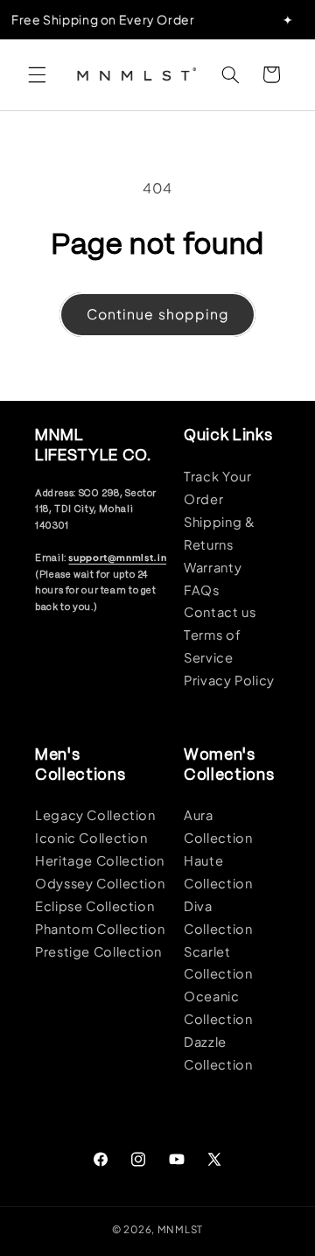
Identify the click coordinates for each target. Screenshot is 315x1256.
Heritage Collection (99, 860)
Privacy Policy (229, 680)
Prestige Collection (98, 951)
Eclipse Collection (94, 906)
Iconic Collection (91, 838)
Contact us (220, 612)
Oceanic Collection (218, 1007)
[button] (37, 74)
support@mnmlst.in (117, 557)
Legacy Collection (95, 815)
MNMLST (180, 1229)
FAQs (202, 590)
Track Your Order (217, 487)
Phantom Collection (99, 929)
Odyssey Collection (99, 883)
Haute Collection (218, 872)
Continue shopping (157, 313)
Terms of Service (212, 646)
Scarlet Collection (218, 963)
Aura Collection (218, 826)
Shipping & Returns (219, 533)
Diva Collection (218, 917)
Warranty (213, 567)
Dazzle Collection (218, 1053)
